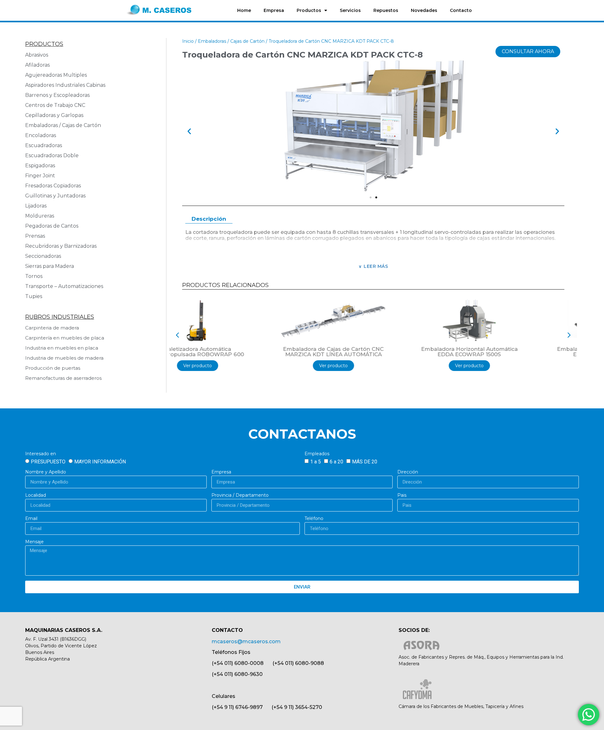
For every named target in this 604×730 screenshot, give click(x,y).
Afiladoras (37, 65)
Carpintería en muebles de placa (64, 338)
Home (244, 10)
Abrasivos (36, 55)
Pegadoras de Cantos (51, 226)
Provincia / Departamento (240, 495)
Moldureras (39, 216)
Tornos (33, 276)
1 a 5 (315, 462)
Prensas (35, 236)
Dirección (407, 472)
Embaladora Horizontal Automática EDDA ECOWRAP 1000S (509, 351)
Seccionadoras (43, 256)
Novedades (424, 10)
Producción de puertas (52, 368)
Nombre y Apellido (45, 472)
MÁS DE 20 (364, 462)
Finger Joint (40, 176)
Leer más (376, 266)
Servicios (350, 10)
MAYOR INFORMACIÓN (100, 462)
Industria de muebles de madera (64, 358)
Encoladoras (40, 135)
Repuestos (385, 10)
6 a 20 (336, 462)
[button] (189, 131)
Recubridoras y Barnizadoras (61, 246)
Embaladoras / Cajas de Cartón (63, 125)
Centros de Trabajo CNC (55, 105)
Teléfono (314, 518)
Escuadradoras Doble (52, 155)
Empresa (274, 10)
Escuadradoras (43, 145)
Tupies (33, 296)
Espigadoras (40, 166)
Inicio (188, 41)
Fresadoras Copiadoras (53, 186)
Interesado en (40, 453)
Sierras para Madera (49, 266)
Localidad (35, 495)
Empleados (317, 453)
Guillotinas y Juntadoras (55, 196)
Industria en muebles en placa (61, 348)
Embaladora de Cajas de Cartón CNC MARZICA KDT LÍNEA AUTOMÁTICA (237, 351)
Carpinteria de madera (52, 328)
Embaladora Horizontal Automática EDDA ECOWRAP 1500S (373, 351)
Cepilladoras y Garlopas (54, 115)
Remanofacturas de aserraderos (63, 378)
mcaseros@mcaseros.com (246, 641)
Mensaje (34, 542)
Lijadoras (36, 206)
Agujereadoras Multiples (57, 75)
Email (31, 518)
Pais (401, 495)
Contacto (461, 10)
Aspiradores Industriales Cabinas (65, 85)
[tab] (208, 219)
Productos (309, 10)
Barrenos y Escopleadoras (57, 95)
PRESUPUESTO (48, 462)
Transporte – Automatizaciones (64, 286)
